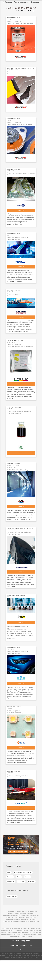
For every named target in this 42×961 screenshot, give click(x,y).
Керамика (31, 881)
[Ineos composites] (21, 567)
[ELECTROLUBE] (21, 379)
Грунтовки (21, 881)
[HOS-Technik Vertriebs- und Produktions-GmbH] (21, 616)
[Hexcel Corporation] (21, 204)
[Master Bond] (21, 56)
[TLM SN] (21, 500)
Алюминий (10, 881)
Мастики (27, 877)
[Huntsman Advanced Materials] (21, 312)
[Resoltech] (21, 803)
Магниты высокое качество (22, 872)
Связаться (21, 210)
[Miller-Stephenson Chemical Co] (21, 677)
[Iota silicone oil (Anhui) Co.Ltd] (21, 742)
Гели (8, 872)
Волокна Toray (11, 897)
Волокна (10, 877)
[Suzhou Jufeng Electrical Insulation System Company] (21, 447)
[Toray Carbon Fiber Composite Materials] (21, 261)
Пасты (19, 877)
